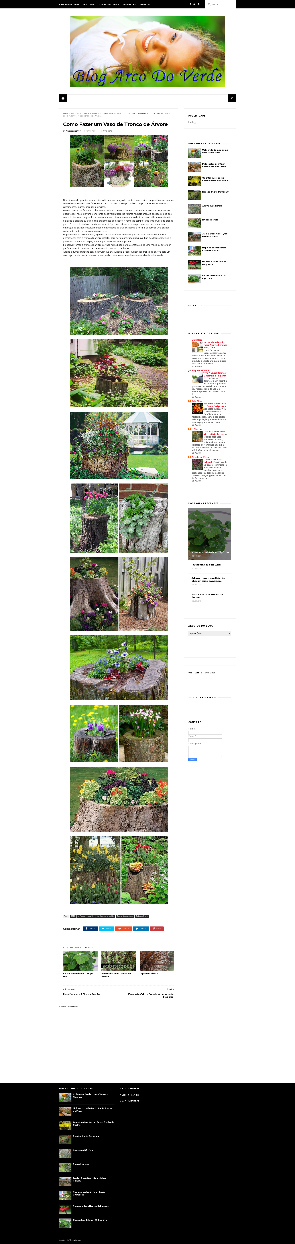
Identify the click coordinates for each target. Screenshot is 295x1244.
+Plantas (145, 4)
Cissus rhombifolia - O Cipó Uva (78, 975)
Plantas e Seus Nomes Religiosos (91, 1206)
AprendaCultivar (69, 4)
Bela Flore (129, 4)
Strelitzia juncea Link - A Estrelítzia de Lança (215, 433)
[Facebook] (190, 4)
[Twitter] (194, 4)
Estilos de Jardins (159, 114)
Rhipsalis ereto (210, 219)
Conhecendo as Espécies (113, 114)
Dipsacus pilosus (149, 973)
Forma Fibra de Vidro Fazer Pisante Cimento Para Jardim (215, 345)
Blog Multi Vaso (200, 370)
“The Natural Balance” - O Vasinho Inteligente (215, 374)
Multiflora (197, 339)
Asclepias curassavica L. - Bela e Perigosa (214, 405)
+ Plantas (197, 429)
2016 (72, 114)
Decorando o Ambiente (138, 114)
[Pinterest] (198, 4)
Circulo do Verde (109, 4)
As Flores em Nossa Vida (88, 114)
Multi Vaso (89, 4)
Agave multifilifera (212, 206)
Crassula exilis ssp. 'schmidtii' (213, 461)
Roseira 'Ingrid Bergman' (215, 192)
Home (65, 114)
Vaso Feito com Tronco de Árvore (116, 975)
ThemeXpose (75, 1240)
